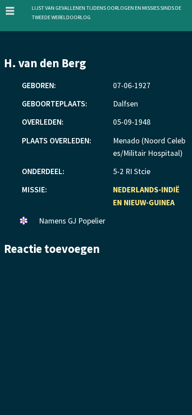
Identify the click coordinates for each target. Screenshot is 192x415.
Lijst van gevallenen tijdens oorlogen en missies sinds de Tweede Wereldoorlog (106, 11)
